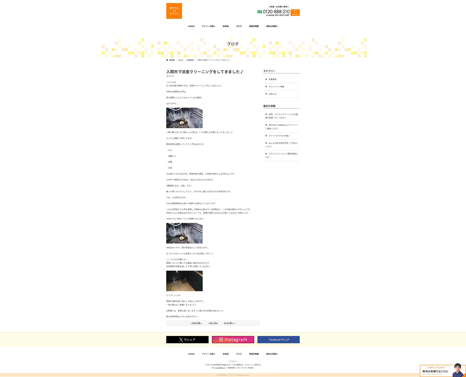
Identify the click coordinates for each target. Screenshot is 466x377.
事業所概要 (254, 26)
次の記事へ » (229, 323)
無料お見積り (272, 26)
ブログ (239, 26)
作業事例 (190, 60)
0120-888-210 (220, 368)
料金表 (226, 26)
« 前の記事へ (196, 323)
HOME (191, 26)
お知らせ (272, 94)
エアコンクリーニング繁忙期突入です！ (281, 155)
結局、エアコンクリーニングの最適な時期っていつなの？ (281, 116)
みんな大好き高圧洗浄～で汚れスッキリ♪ (281, 145)
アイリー (233, 361)
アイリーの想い (208, 26)
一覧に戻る (213, 323)
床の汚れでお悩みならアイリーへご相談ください (281, 127)
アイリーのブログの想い (279, 136)
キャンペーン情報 (276, 87)
